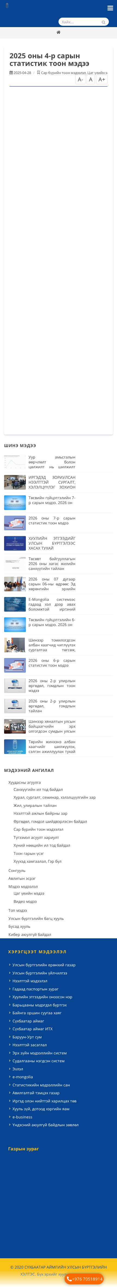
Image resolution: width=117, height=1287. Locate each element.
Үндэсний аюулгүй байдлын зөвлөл (46, 1124)
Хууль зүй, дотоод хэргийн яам (41, 1108)
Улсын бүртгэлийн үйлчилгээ (40, 972)
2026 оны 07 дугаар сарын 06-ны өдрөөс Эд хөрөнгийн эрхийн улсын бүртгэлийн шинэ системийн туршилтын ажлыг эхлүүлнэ (52, 591)
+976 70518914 (87, 1279)
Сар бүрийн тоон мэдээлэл (63, 72)
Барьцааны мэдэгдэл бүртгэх (40, 1004)
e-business (22, 1116)
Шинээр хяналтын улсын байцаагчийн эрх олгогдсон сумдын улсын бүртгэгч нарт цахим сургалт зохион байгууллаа (52, 733)
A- (80, 79)
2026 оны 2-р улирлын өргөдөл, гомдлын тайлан (52, 705)
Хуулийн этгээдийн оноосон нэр (42, 996)
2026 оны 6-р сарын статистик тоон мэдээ (52, 663)
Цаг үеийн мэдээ (101, 72)
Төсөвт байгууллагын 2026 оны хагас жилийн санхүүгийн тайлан (52, 563)
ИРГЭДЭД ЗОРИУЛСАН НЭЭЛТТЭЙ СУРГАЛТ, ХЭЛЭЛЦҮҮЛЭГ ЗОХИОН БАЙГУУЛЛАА (52, 485)
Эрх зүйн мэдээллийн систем (40, 1052)
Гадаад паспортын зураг (36, 988)
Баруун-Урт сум (27, 1036)
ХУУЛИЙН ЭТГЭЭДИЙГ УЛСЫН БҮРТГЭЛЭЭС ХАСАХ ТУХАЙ (52, 543)
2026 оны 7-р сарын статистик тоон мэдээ (52, 520)
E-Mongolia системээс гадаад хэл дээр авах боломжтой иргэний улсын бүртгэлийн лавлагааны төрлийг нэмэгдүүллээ (52, 611)
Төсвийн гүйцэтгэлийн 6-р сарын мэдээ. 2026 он (52, 622)
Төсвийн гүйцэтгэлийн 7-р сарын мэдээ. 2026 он (52, 500)
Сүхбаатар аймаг (28, 1020)
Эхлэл (18, 1068)
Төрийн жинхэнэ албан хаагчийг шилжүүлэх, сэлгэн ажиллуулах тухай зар (52, 749)
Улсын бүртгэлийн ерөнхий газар (44, 964)
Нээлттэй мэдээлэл (30, 980)
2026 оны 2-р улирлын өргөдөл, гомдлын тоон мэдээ (52, 685)
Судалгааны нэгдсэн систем (38, 1060)
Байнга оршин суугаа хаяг (37, 1012)
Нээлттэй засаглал (30, 1044)
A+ (101, 79)
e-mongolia (23, 1076)
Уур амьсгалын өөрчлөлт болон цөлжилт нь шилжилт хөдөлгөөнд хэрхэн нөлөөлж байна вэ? (52, 466)
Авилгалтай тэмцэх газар (36, 1092)
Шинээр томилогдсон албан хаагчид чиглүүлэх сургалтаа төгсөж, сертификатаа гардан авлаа (52, 649)
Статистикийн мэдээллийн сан (41, 1084)
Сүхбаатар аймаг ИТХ (33, 1028)
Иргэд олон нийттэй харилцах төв (44, 1100)
